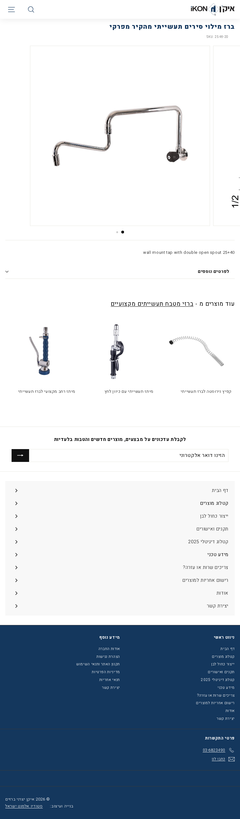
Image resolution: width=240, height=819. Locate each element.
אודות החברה (109, 649)
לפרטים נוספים (213, 271)
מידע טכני (226, 687)
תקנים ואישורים (221, 672)
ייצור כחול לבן (223, 664)
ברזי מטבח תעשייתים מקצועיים (152, 303)
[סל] (21, 9)
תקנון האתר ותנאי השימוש (98, 664)
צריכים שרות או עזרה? (216, 695)
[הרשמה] (20, 455)
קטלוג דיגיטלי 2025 (218, 680)
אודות (230, 711)
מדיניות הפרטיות (106, 672)
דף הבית (228, 649)
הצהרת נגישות (108, 656)
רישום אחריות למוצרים (215, 703)
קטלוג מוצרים (223, 656)
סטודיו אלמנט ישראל (24, 806)
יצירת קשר (226, 718)
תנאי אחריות (109, 680)
